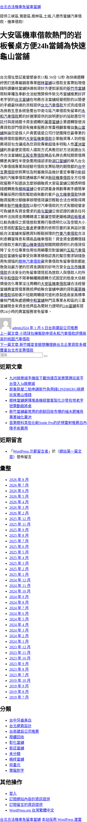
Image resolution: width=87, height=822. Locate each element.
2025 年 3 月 (19, 563)
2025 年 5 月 (19, 552)
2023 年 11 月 (20, 653)
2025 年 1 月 (19, 575)
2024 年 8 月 (19, 602)
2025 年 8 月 (19, 535)
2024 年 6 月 (19, 614)
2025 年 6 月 (19, 547)
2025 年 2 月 (19, 569)
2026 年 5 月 (19, 496)
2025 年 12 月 (20, 519)
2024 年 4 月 (19, 625)
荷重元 (14, 765)
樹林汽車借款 (30, 261)
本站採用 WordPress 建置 (62, 820)
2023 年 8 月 (19, 669)
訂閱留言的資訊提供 (26, 805)
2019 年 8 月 (19, 692)
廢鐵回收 (16, 737)
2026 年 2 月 (19, 513)
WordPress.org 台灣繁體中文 (31, 810)
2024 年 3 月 (19, 630)
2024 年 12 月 (20, 580)
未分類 (14, 754)
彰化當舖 (16, 743)
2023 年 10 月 (20, 658)
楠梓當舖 (16, 759)
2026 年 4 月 (19, 502)
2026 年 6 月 (19, 491)
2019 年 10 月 (20, 681)
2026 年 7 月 (19, 485)
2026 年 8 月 (19, 480)
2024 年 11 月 (20, 586)
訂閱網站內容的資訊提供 (29, 799)
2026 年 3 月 (19, 508)
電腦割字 (16, 770)
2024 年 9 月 (19, 597)
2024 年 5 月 (19, 619)
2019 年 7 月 (19, 697)
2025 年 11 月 (20, 524)
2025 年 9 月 (19, 530)
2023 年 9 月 (19, 664)
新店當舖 (16, 748)
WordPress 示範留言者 (30, 451)
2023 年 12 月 (20, 647)
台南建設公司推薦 (63, 328)
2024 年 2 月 (19, 636)
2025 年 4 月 (19, 558)
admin (16, 328)
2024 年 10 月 (20, 591)
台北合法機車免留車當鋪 (20, 7)
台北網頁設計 (20, 726)
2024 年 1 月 (19, 641)
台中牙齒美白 (20, 720)
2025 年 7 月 (19, 541)
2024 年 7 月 (19, 608)
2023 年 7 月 (19, 675)
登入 (13, 793)
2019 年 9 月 (19, 686)
